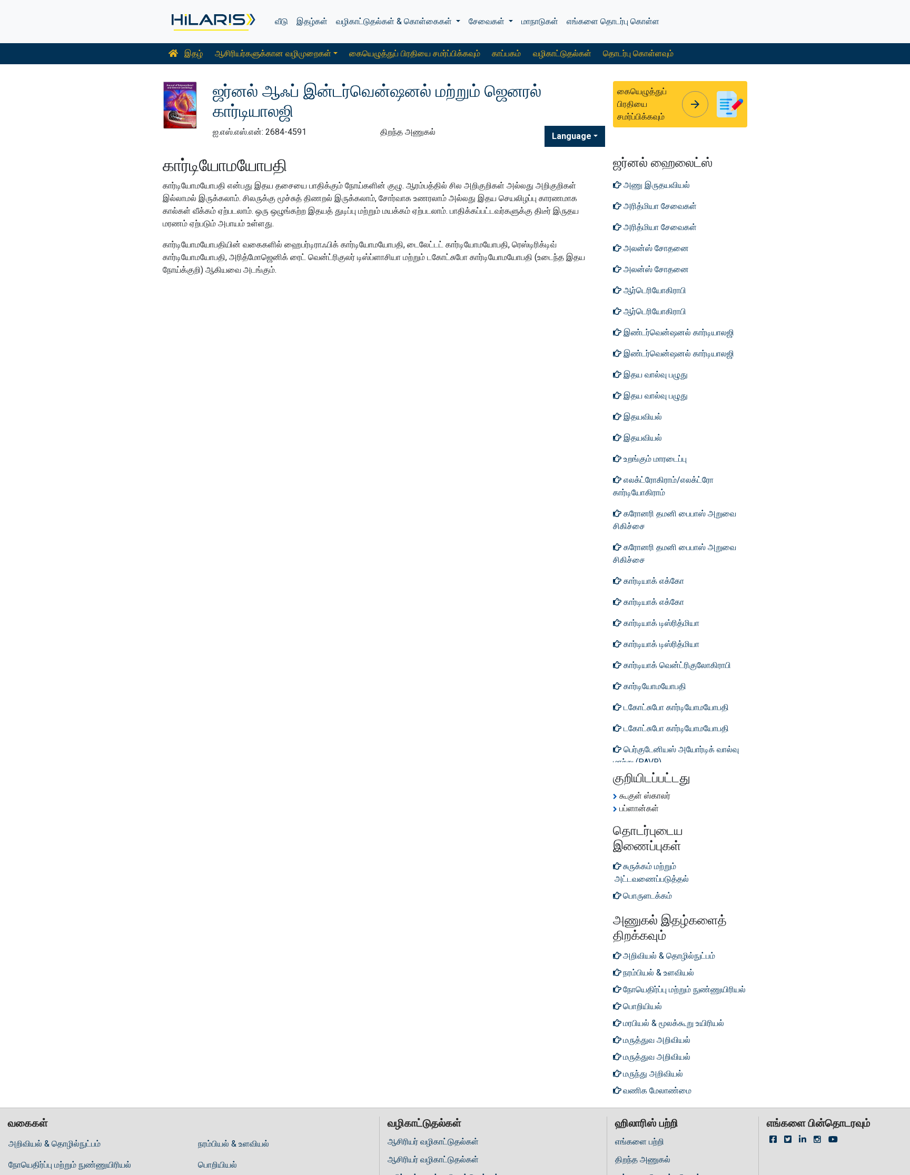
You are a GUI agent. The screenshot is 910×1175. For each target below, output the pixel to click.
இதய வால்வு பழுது (654, 375)
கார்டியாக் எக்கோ (652, 581)
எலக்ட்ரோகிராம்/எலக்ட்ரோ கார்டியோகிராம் (663, 486)
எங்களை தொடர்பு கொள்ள (613, 21)
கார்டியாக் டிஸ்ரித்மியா (660, 623)
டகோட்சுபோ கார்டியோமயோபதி (675, 707)
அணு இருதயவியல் (655, 185)
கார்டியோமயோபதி (653, 686)
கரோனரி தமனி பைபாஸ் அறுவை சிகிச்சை (674, 520)
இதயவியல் (641, 417)
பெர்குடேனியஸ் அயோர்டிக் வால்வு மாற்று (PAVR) (676, 755)
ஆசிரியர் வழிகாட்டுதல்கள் (433, 1142)
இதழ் (192, 53)
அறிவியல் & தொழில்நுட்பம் (54, 1144)
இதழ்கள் (312, 21)
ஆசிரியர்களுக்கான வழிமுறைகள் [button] (273, 53)
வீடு (281, 21)
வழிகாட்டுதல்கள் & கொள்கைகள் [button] (395, 21)
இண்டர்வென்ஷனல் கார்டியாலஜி (677, 332)
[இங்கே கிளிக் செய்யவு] (212, 21)
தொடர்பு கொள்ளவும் (638, 53)
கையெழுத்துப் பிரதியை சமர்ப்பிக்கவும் (414, 53)
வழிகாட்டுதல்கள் (562, 53)
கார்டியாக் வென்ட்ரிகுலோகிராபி (676, 665)
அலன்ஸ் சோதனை (655, 248)
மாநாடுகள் (539, 21)
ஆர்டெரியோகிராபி (653, 290)
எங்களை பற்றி (639, 1142)
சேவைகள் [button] (488, 21)
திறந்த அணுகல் (642, 1159)
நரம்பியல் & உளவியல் (233, 1144)
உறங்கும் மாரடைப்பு (654, 459)
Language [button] (571, 136)
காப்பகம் (506, 53)
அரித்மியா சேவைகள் (659, 206)
